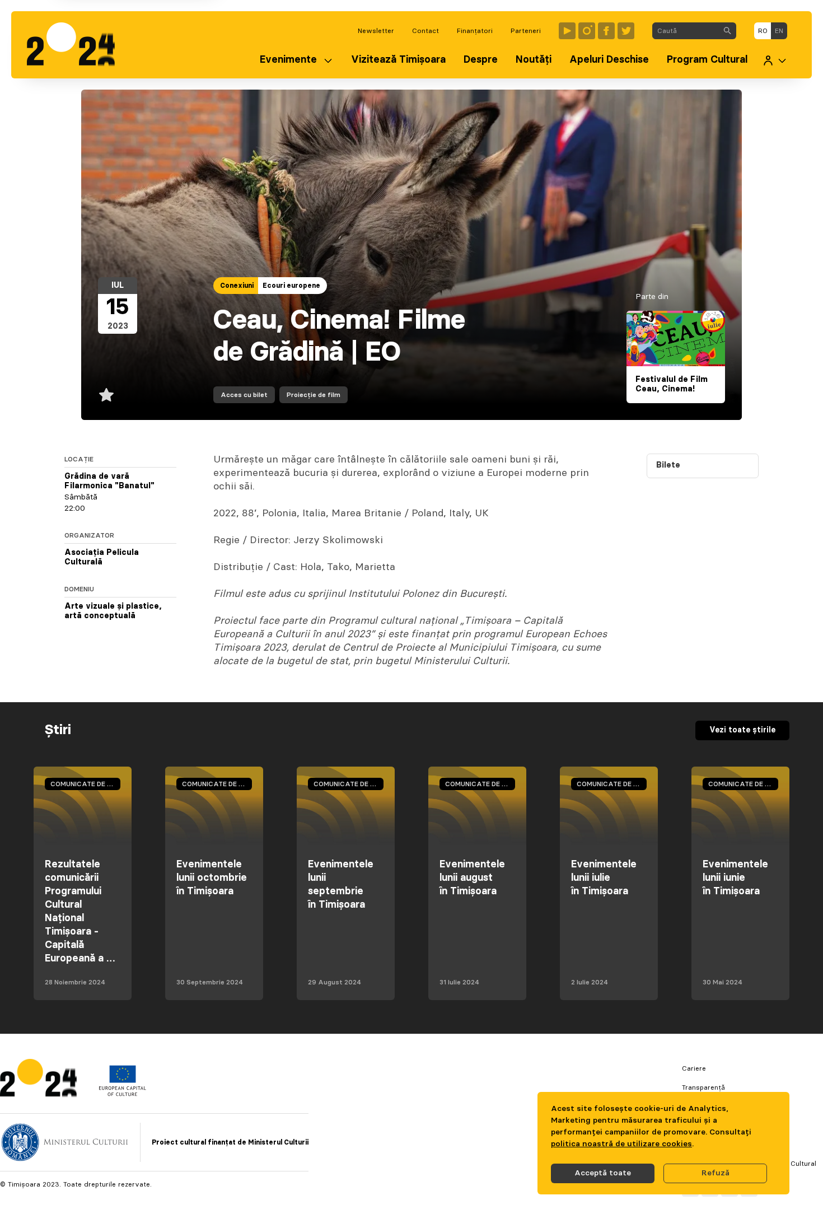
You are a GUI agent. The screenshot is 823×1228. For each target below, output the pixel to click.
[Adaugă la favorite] (106, 394)
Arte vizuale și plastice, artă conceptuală (113, 611)
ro (763, 30)
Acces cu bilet (244, 394)
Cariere (694, 1068)
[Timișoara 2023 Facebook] (606, 30)
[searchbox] (685, 30)
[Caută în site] (727, 30)
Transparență (703, 1087)
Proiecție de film (313, 394)
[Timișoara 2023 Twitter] (626, 30)
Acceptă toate (602, 1173)
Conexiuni (237, 285)
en (779, 30)
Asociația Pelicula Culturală (101, 558)
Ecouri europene (291, 285)
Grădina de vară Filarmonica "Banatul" (109, 482)
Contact (425, 30)
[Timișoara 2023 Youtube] (567, 30)
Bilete (668, 465)
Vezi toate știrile (742, 730)
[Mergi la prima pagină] (76, 44)
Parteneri (526, 30)
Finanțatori (475, 30)
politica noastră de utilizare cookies (621, 1144)
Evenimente (288, 60)
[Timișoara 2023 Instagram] (586, 30)
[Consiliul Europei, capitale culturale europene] (122, 1093)
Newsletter (376, 30)
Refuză (716, 1173)
